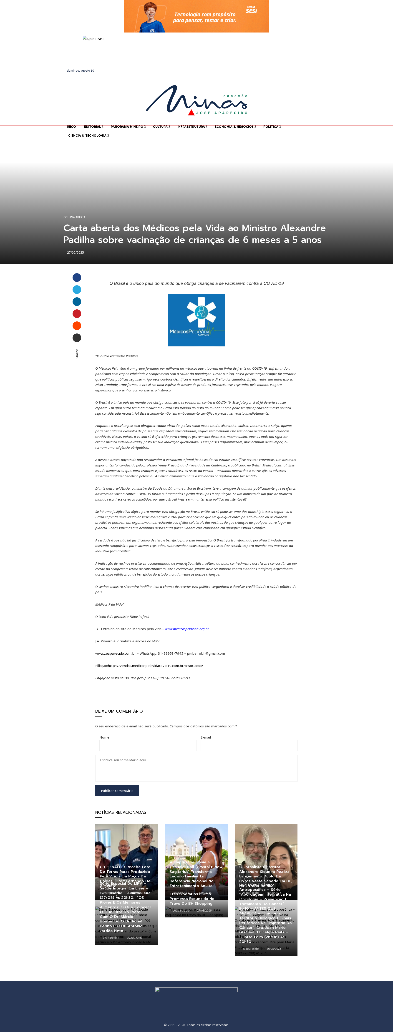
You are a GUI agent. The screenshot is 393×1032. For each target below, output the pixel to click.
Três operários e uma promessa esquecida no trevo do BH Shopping (192, 898)
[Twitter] (77, 289)
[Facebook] (77, 277)
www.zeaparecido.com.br (115, 653)
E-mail (206, 737)
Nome (104, 737)
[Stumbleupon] (77, 325)
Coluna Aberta (74, 217)
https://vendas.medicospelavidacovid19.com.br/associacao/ (155, 665)
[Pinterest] (77, 313)
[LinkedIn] (77, 301)
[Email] (77, 337)
